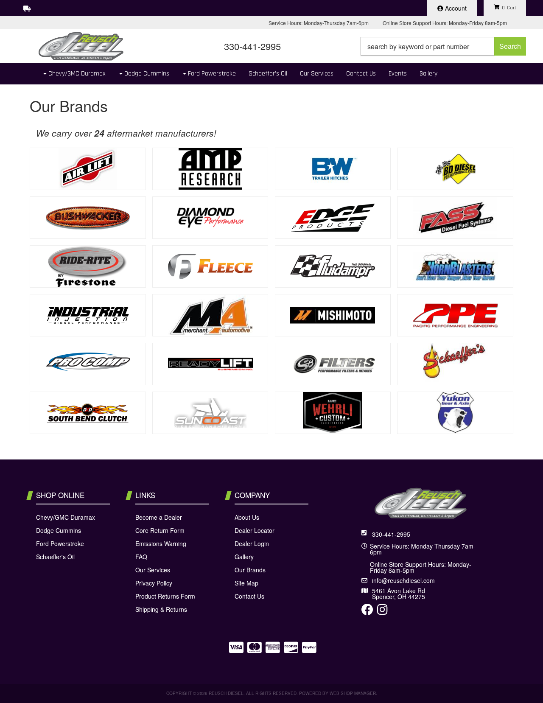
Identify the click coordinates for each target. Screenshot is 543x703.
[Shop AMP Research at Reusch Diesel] (210, 169)
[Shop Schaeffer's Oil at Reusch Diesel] (455, 364)
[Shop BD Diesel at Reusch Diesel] (455, 169)
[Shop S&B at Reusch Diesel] (333, 364)
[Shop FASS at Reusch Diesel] (455, 217)
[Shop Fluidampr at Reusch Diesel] (333, 266)
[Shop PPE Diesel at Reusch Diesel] (455, 315)
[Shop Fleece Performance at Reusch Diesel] (210, 266)
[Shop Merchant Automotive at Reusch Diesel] (210, 315)
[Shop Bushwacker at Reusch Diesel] (88, 217)
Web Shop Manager (353, 693)
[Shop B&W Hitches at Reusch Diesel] (333, 169)
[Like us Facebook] (367, 611)
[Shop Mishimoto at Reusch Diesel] (333, 315)
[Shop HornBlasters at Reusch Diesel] (455, 266)
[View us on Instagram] (382, 611)
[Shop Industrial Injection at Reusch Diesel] (88, 315)
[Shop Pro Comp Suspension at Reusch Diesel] (88, 364)
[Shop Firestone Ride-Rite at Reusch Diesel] (88, 266)
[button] (443, 46)
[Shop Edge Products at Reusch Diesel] (333, 217)
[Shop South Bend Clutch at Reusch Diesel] (88, 413)
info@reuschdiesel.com (403, 580)
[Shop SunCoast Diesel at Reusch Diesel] (210, 413)
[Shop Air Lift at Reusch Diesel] (88, 169)
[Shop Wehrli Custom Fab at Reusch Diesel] (333, 413)
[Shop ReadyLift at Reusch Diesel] (210, 364)
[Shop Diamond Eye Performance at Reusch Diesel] (210, 217)
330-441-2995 (391, 534)
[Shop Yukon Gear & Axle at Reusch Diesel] (455, 413)
